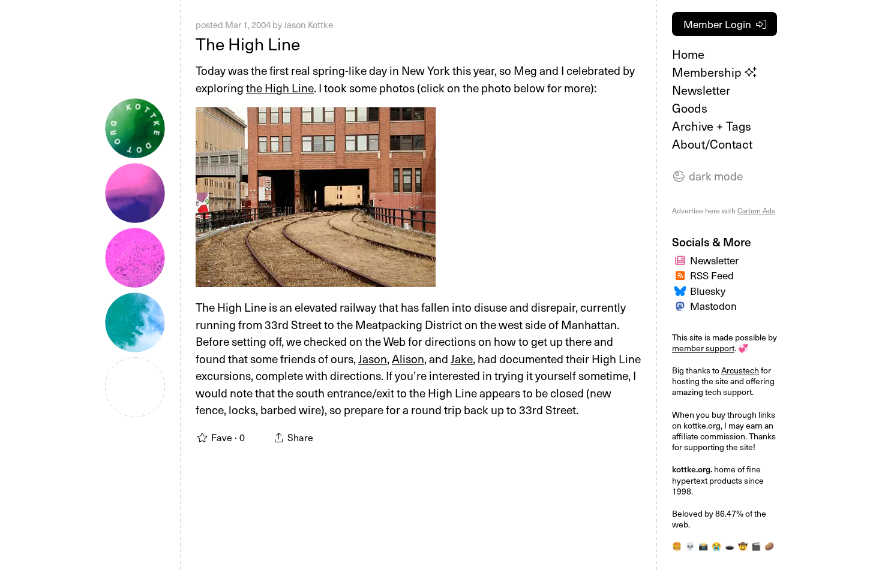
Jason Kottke (308, 24)
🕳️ (729, 545)
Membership (708, 72)
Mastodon (713, 305)
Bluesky (707, 290)
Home (688, 54)
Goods (689, 108)
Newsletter (701, 90)
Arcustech (740, 370)
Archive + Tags (711, 126)
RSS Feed (712, 275)
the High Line (280, 87)
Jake (462, 358)
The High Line (248, 43)
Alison (408, 358)
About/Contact (712, 144)
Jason (372, 358)
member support (703, 348)
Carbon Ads (756, 210)
